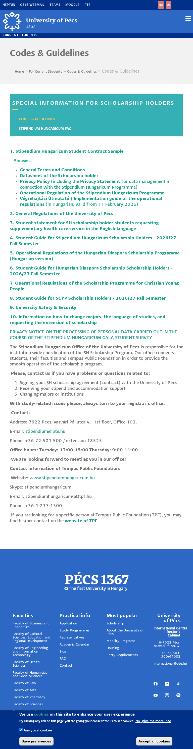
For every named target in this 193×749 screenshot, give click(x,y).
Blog (63, 651)
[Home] (40, 21)
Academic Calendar (74, 644)
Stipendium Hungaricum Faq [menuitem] (45, 129)
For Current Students (45, 71)
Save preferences (36, 741)
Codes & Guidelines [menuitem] (37, 119)
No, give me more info (153, 721)
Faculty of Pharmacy (29, 697)
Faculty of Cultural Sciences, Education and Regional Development (31, 637)
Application (68, 623)
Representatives (72, 637)
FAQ (63, 658)
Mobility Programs (121, 641)
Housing (113, 648)
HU (161, 5)
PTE (87, 5)
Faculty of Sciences (28, 704)
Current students (20, 35)
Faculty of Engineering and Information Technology (30, 652)
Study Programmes (74, 630)
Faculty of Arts (24, 690)
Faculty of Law (24, 683)
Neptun (9, 5)
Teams (55, 5)
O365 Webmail (32, 5)
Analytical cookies (38, 730)
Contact (66, 665)
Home (19, 71)
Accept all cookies (154, 741)
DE (169, 5)
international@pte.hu (170, 663)
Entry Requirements (122, 655)
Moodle (72, 5)
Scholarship (115, 623)
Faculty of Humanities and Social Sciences (30, 674)
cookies (41, 714)
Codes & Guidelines (82, 71)
